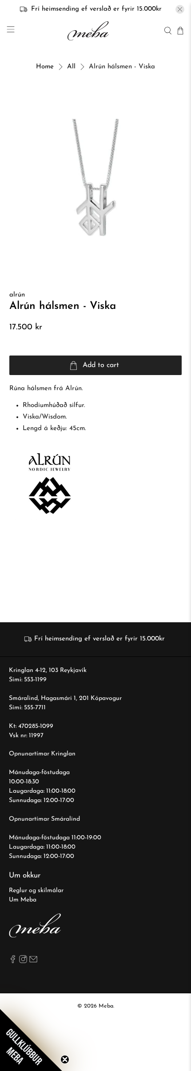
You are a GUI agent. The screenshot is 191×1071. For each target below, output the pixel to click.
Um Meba (22, 900)
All (71, 66)
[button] (31, 1040)
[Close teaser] (64, 1059)
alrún (17, 295)
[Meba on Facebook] (13, 961)
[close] (179, 9)
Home (45, 66)
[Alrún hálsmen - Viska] (95, 177)
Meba (106, 1006)
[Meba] (89, 30)
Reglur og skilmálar (36, 890)
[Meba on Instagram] (23, 961)
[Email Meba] (33, 961)
